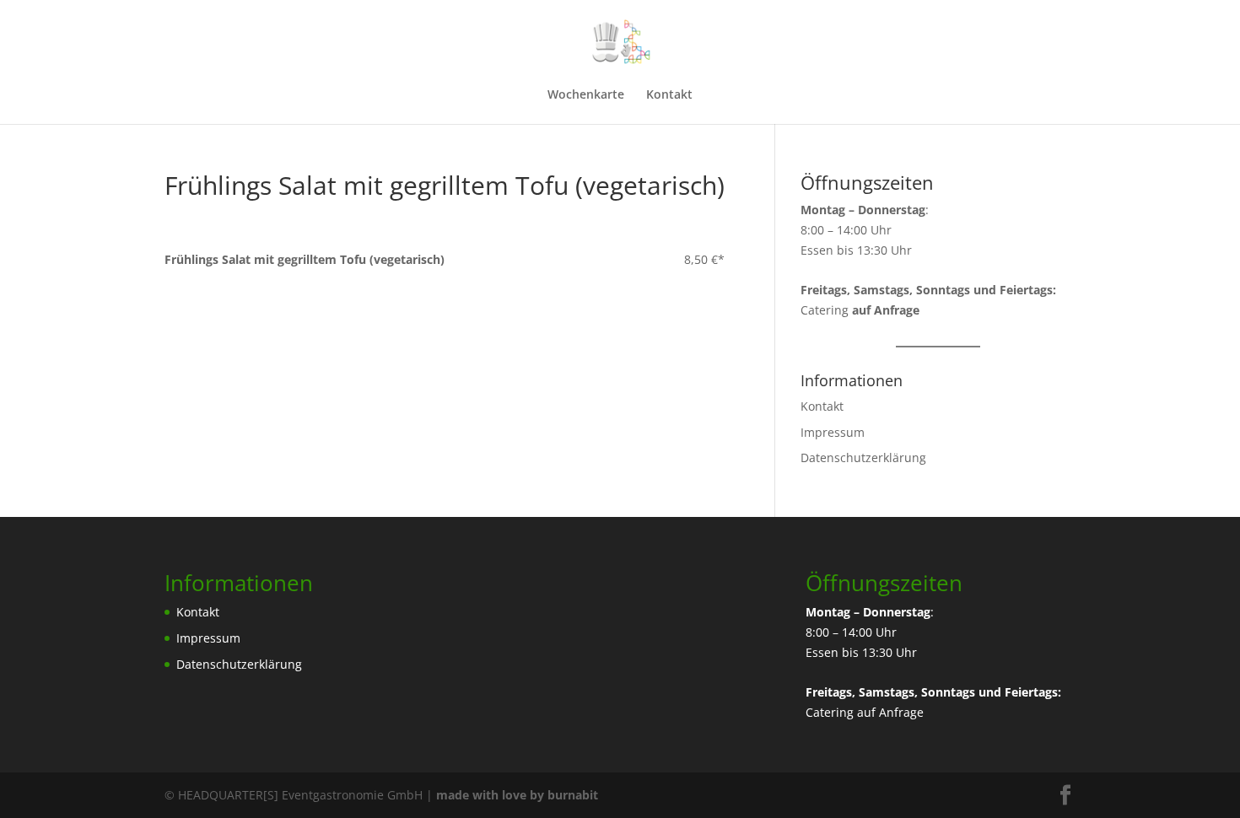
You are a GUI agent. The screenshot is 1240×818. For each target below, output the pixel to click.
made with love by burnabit (517, 795)
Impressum (833, 432)
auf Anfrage (890, 712)
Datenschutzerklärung (863, 457)
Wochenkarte (585, 95)
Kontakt (669, 95)
